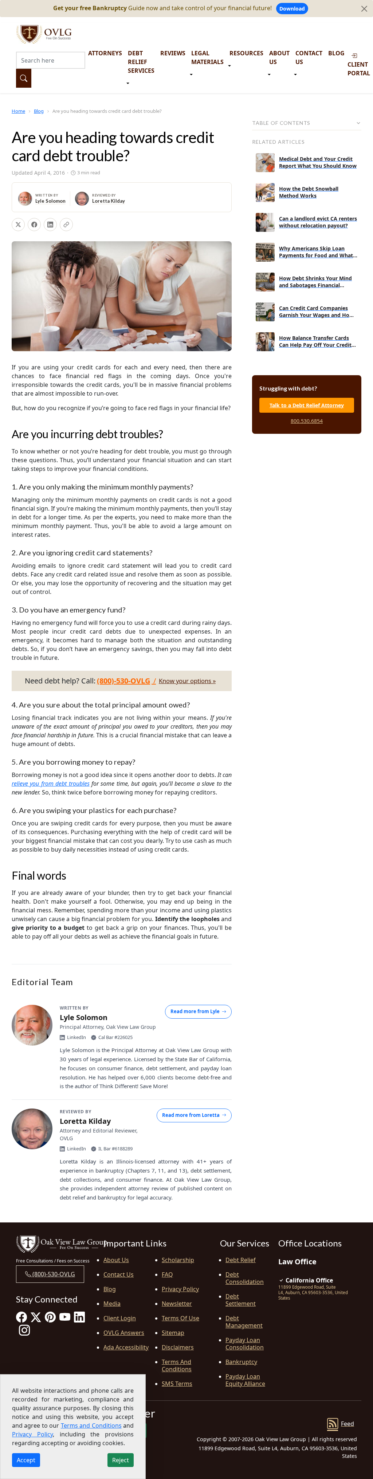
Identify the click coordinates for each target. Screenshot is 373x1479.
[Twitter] (36, 1317)
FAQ (167, 1274)
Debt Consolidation (244, 1278)
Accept (26, 1460)
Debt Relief (240, 1260)
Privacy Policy (180, 1289)
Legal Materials (207, 57)
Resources (246, 53)
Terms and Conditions (177, 1365)
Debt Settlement (240, 1300)
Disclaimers (178, 1347)
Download (292, 8)
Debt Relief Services (141, 62)
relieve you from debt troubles (51, 784)
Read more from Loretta (191, 1115)
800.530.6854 (307, 420)
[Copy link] (66, 224)
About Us (279, 57)
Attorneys (105, 53)
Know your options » (187, 681)
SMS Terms (177, 1384)
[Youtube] (64, 1316)
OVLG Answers (123, 1333)
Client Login (119, 1318)
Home (18, 111)
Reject (120, 1460)
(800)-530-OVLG (53, 1274)
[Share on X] (18, 224)
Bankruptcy (241, 1362)
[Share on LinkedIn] (50, 224)
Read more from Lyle (195, 1011)
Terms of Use (180, 1318)
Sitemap (173, 1333)
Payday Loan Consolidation (244, 1343)
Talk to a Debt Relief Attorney (307, 405)
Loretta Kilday (108, 201)
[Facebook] (21, 1316)
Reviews (172, 53)
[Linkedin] (79, 1316)
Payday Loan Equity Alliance (245, 1380)
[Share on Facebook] (34, 224)
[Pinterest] (50, 1316)
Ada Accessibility (126, 1347)
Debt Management (244, 1321)
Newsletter (177, 1304)
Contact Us (308, 57)
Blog (336, 53)
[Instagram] (24, 1330)
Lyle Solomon (50, 201)
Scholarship (178, 1260)
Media (112, 1304)
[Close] (364, 8)
